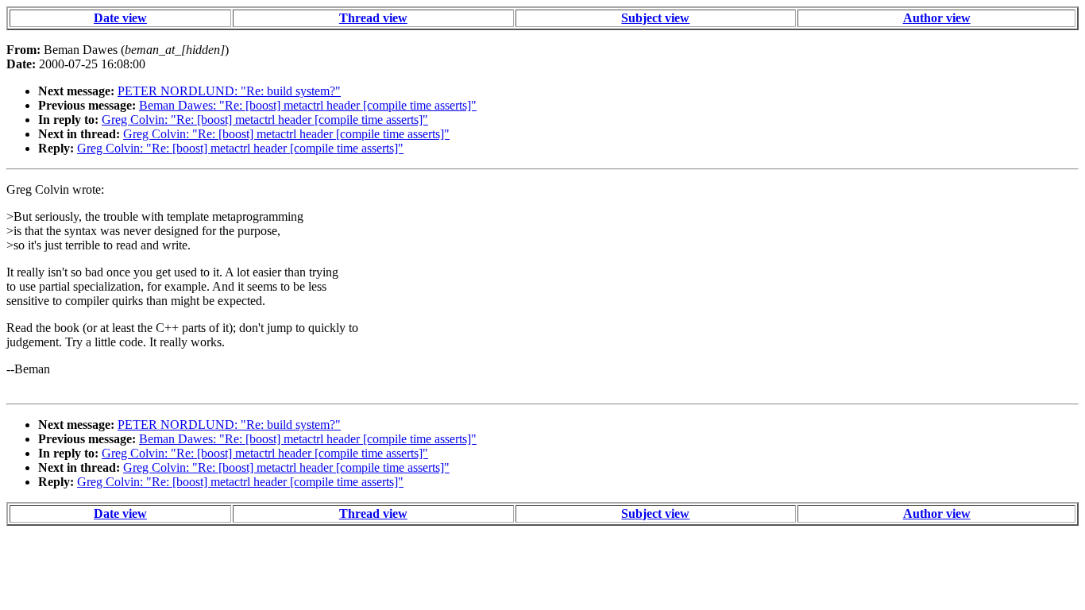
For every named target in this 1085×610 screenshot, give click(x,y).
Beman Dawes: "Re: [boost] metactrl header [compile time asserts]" (308, 105)
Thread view (373, 18)
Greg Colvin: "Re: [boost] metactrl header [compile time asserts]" (265, 119)
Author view (937, 18)
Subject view (655, 18)
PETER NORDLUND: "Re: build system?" (229, 91)
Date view (120, 18)
